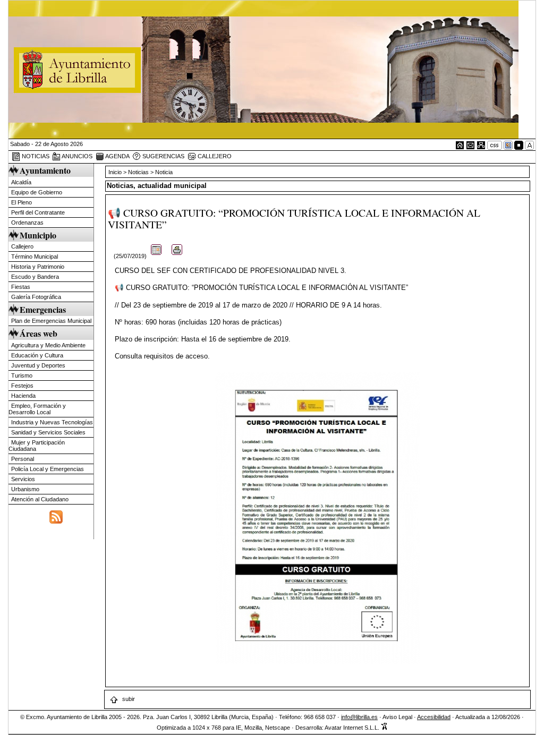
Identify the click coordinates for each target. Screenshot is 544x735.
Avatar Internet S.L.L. (353, 727)
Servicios (23, 479)
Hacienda (23, 395)
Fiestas (20, 287)
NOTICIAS (34, 156)
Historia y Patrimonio (37, 266)
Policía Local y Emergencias (47, 469)
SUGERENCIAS (162, 156)
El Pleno (21, 202)
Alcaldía (21, 182)
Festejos (22, 385)
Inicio (115, 172)
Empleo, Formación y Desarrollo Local (37, 409)
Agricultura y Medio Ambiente (48, 345)
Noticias (138, 172)
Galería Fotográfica (36, 297)
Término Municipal (34, 256)
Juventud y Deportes (38, 365)
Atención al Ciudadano (40, 499)
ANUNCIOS (76, 156)
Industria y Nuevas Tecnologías (52, 422)
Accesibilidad (433, 717)
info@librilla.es (359, 717)
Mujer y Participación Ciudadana (36, 445)
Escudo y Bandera (35, 277)
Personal (22, 459)
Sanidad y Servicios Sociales (48, 432)
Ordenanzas (27, 222)
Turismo (21, 375)
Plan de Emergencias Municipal (51, 321)
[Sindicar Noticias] (56, 516)
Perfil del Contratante (38, 212)
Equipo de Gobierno (36, 192)
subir (128, 699)
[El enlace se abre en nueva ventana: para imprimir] (177, 256)
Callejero (22, 246)
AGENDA (117, 156)
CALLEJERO (214, 156)
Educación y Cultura (37, 355)
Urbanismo (25, 489)
